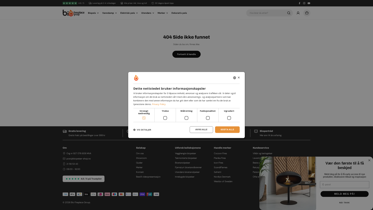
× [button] (238, 78)
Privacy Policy (159, 104)
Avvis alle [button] (201, 129)
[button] (142, 129)
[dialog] (186, 105)
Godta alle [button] (227, 129)
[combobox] (234, 77)
